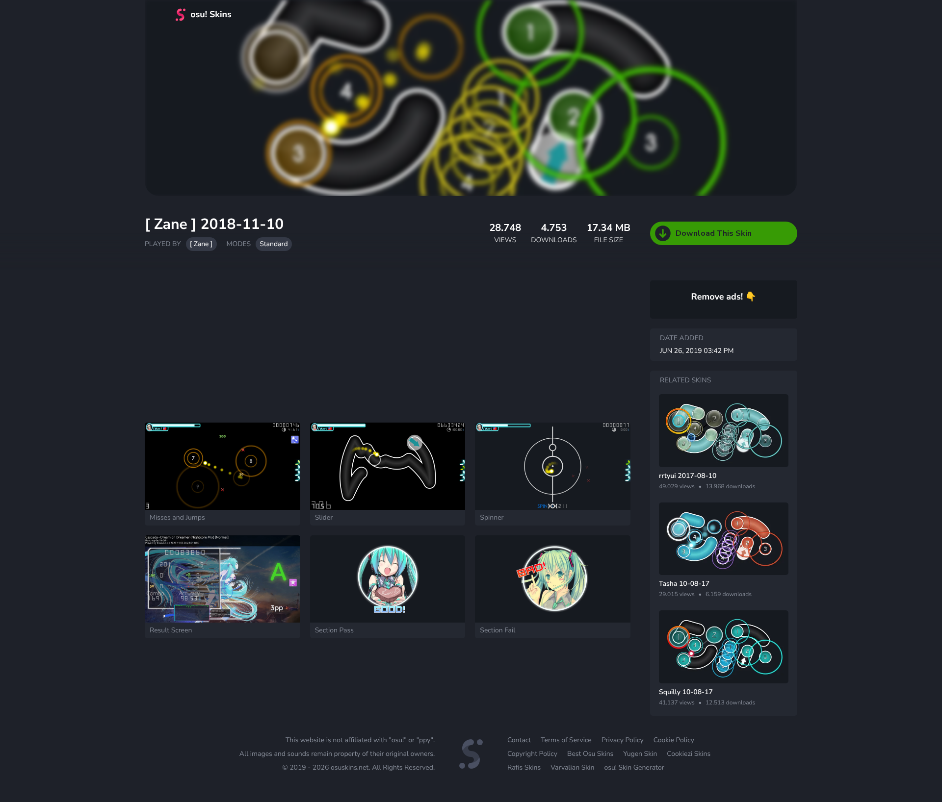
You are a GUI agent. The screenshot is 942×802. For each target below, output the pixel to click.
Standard (274, 244)
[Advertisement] (388, 341)
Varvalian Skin (572, 767)
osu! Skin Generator (634, 767)
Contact (519, 740)
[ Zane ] (201, 244)
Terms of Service (566, 740)
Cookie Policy (674, 740)
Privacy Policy (623, 740)
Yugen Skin (640, 753)
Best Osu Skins (590, 753)
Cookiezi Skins (688, 753)
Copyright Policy (532, 753)
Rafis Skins (524, 767)
